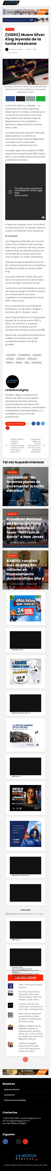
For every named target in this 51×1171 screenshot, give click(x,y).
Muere (19, 362)
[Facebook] (5, 1141)
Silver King (36, 362)
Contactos (9, 1095)
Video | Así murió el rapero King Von (30, 986)
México (10, 362)
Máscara (21, 358)
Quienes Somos (11, 1089)
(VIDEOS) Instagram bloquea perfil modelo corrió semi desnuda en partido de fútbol (29, 1047)
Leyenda (37, 355)
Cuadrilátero (24, 355)
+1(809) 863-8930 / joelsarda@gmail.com (22, 1118)
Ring (27, 362)
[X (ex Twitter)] (18, 1141)
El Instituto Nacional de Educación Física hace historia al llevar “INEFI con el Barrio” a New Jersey (30, 995)
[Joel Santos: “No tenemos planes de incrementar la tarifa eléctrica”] (25, 486)
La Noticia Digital (16, 49)
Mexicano (32, 358)
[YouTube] (25, 1141)
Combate (11, 355)
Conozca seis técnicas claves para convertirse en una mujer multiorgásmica (31, 1007)
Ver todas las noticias (15, 424)
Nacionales (12, 472)
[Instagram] (12, 1141)
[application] (25, 640)
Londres (10, 358)
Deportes (10, 29)
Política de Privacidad (15, 1100)
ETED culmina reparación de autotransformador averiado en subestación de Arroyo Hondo (30, 1017)
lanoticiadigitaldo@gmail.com (16, 1121)
